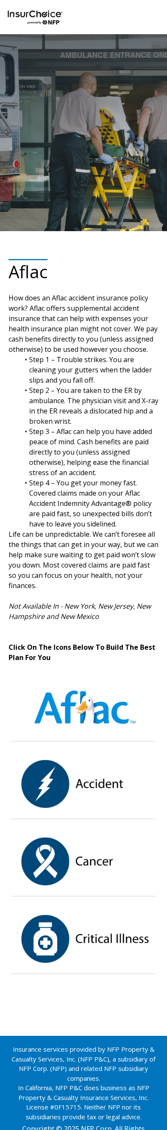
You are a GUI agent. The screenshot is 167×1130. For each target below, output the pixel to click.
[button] (83, 705)
